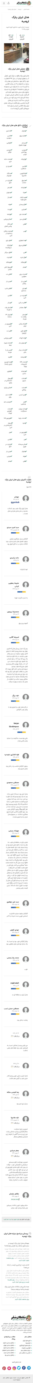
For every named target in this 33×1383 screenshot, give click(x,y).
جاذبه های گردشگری (25, 1345)
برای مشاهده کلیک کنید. (22, 1299)
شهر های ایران (26, 1340)
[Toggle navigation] (3, 3)
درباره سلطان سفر (25, 1350)
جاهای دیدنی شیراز (9, 1348)
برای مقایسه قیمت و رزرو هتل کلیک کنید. (18, 1281)
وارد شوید (16, 1219)
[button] (27, 53)
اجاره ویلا (28, 1343)
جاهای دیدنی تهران (9, 1345)
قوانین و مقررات (26, 1348)
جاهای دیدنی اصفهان (8, 1350)
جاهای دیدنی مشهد (8, 1343)
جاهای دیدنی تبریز (9, 1352)
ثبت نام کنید (8, 1219)
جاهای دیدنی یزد (9, 1355)
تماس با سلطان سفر (24, 1353)
